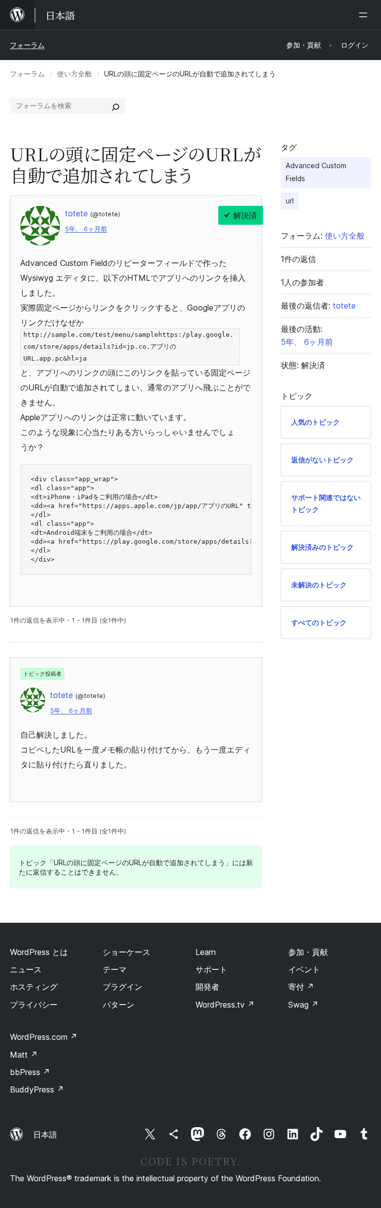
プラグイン (122, 987)
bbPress (30, 1072)
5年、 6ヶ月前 (86, 229)
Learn (205, 952)
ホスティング (34, 987)
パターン (118, 1005)
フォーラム (27, 45)
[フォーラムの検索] (115, 106)
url (290, 200)
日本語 (45, 1135)
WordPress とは (39, 952)
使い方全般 (74, 73)
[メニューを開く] (365, 15)
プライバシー (34, 1005)
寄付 (301, 987)
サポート (211, 969)
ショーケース (126, 952)
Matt (24, 1055)
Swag (303, 1005)
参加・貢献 (308, 952)
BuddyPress (37, 1089)
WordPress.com (43, 1037)
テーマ (115, 969)
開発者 (207, 987)
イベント (304, 969)
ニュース (26, 969)
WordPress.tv (224, 1005)
